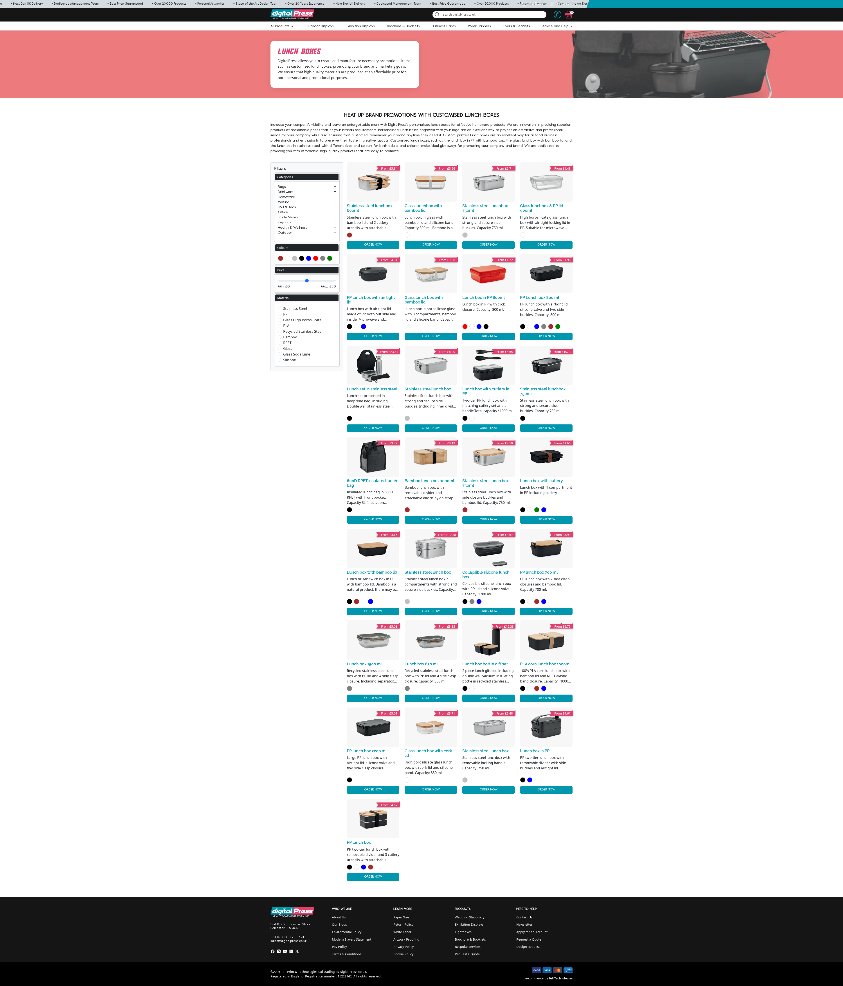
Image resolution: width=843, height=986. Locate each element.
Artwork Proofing (406, 939)
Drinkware (286, 192)
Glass (287, 348)
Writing (283, 202)
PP (285, 314)
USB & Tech (287, 207)
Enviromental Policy (346, 932)
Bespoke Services (468, 947)
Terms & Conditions (346, 954)
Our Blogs (339, 924)
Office (283, 212)
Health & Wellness (292, 228)
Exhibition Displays (469, 924)
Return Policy (403, 924)
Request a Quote (467, 954)
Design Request (528, 947)
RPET (287, 342)
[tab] (306, 177)
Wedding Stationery (469, 917)
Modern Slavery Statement (351, 939)
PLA (286, 325)
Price (281, 270)
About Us (339, 917)
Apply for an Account (532, 932)
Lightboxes (463, 932)
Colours (282, 248)
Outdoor (285, 233)
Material (283, 298)
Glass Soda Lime (296, 354)
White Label (402, 932)
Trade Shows (288, 217)
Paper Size (401, 917)
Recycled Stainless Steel (302, 331)
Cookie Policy (403, 954)
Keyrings (284, 222)
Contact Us (524, 917)
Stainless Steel (295, 308)
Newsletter (524, 924)
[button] (281, 26)
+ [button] (335, 187)
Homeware (286, 197)
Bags (282, 187)
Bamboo (290, 337)
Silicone (289, 359)
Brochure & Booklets (470, 939)
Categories (285, 177)
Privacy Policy (403, 947)
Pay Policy (339, 947)
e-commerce (534, 978)
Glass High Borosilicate (302, 320)
